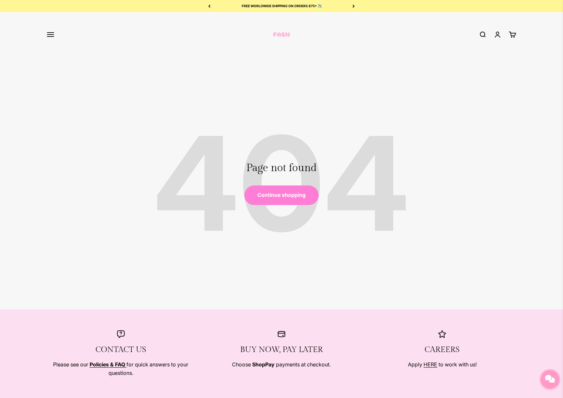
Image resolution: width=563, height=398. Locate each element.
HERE (430, 364)
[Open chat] (550, 379)
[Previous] (209, 6)
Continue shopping (281, 195)
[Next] (354, 6)
